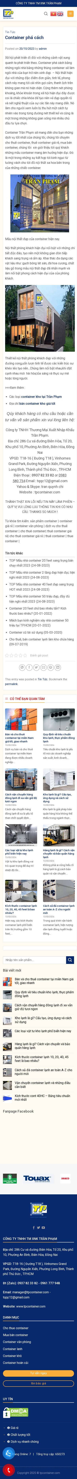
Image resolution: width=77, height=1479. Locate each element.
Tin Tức (10, 32)
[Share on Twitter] (36, 667)
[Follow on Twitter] (38, 1228)
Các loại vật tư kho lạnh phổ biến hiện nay (43, 1031)
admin (43, 48)
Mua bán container (15, 1335)
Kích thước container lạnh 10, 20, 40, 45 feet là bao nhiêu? (42, 1059)
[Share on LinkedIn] (57, 667)
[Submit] (70, 960)
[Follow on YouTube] (43, 1228)
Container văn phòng (17, 1342)
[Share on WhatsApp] (22, 667)
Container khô (12, 1356)
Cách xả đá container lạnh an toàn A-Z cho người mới (43, 1072)
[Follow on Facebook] (33, 1228)
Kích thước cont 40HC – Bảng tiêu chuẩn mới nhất (42, 1098)
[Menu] (70, 14)
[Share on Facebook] (29, 667)
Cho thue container (16, 1328)
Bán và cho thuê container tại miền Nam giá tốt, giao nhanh (44, 981)
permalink (11, 684)
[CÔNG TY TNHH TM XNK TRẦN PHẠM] (20, 14)
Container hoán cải (15, 1363)
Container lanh (12, 1349)
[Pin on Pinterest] (50, 667)
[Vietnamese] (53, 13)
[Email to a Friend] (43, 667)
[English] (60, 13)
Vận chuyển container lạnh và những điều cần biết (42, 1085)
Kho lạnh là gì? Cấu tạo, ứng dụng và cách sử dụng (43, 1020)
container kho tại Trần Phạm (41, 397)
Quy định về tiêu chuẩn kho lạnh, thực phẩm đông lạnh (44, 994)
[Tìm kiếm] (46, 14)
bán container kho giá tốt (37, 403)
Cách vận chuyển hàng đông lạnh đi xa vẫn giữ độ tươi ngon (43, 1007)
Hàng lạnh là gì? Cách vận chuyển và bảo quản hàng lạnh (42, 1046)
